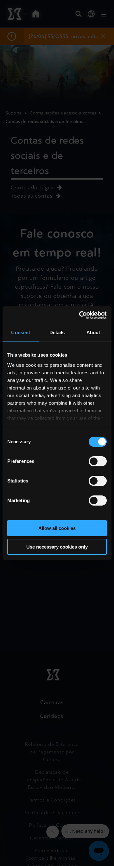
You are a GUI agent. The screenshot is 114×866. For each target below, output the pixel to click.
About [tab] (93, 332)
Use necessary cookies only (57, 547)
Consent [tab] (20, 332)
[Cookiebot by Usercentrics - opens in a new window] (80, 315)
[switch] (98, 461)
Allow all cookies (57, 528)
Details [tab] (57, 332)
